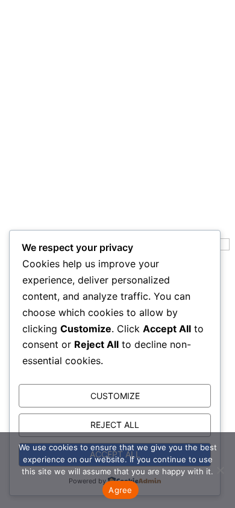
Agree (120, 490)
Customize (115, 396)
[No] (220, 470)
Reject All (114, 425)
